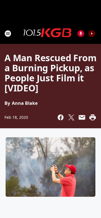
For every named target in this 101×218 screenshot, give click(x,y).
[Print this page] (93, 117)
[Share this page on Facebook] (61, 117)
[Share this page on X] (71, 117)
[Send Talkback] (80, 33)
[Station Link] (46, 33)
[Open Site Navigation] (7, 33)
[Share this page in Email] (82, 117)
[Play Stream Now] (91, 33)
